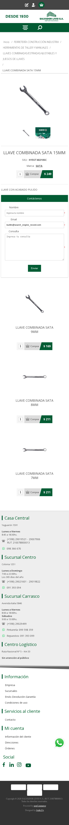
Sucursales (11, 691)
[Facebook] (4, 764)
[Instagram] (19, 764)
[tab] (34, 198)
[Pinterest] (11, 764)
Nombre (14, 207)
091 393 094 (14, 587)
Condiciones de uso (16, 702)
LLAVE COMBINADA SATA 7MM (34, 475)
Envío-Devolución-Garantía (20, 696)
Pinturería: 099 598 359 (20, 629)
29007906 (34, 539)
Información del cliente (18, 736)
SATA (39, 166)
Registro (28, 5)
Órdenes (10, 748)
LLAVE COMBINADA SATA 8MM (34, 402)
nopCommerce (40, 806)
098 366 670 (14, 548)
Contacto (10, 719)
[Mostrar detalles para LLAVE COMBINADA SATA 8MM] (34, 376)
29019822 (34, 581)
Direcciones (11, 742)
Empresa (10, 685)
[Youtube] (29, 765)
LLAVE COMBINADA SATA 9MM (34, 329)
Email (14, 219)
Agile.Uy (40, 810)
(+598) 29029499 (17, 623)
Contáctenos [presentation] (34, 198)
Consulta (14, 231)
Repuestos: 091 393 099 (20, 635)
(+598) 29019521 (17, 539)
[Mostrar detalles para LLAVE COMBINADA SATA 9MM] (34, 303)
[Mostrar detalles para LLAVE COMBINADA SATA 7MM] (34, 449)
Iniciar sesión (35, 5)
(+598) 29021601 (17, 581)
